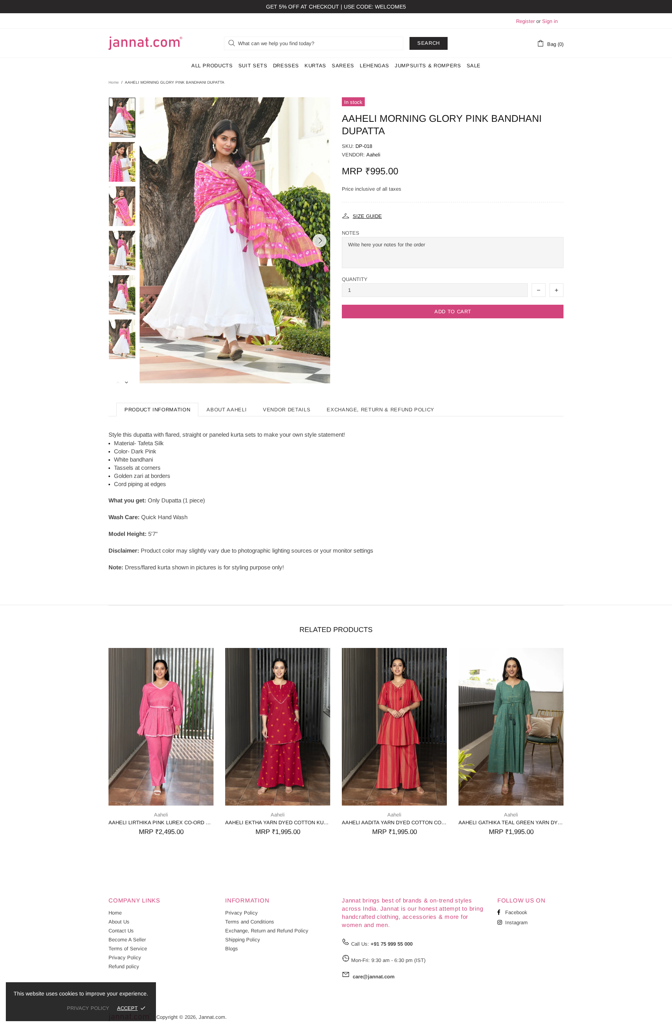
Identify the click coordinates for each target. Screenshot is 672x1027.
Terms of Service (127, 949)
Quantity (355, 279)
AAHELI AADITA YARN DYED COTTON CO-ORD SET (394, 822)
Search (428, 43)
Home (113, 82)
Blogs (231, 949)
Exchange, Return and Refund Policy (266, 931)
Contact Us (121, 931)
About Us (119, 922)
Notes (350, 233)
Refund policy (123, 966)
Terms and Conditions (249, 922)
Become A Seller (127, 940)
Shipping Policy (242, 940)
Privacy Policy (124, 957)
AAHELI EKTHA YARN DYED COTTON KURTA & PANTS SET (277, 822)
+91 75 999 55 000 (392, 944)
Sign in (550, 21)
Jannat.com (145, 43)
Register (525, 21)
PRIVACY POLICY (88, 1008)
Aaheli (373, 155)
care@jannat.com (374, 977)
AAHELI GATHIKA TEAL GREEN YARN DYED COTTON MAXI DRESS (511, 822)
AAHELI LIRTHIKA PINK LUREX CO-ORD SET (161, 822)
